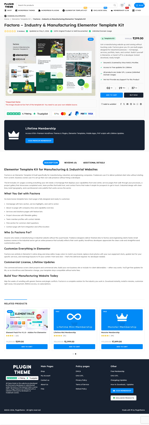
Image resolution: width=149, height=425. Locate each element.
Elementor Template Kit (21, 19)
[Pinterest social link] (131, 104)
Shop (43, 371)
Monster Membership (110, 332)
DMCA (78, 371)
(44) (112, 335)
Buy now (134, 95)
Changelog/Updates (119, 380)
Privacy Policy (81, 380)
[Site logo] (9, 5)
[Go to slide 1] (73, 354)
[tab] (51, 162)
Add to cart (111, 95)
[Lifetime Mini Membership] (74, 319)
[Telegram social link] (141, 104)
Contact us (45, 380)
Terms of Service (82, 384)
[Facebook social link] (121, 104)
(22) (17, 335)
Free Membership (117, 371)
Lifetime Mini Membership (65, 332)
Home (6, 19)
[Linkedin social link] (134, 104)
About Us (44, 384)
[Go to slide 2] (75, 354)
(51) (64, 335)
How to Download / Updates (122, 384)
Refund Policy (81, 389)
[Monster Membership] (122, 319)
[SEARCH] (114, 5)
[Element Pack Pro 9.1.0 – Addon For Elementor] (27, 319)
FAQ (42, 389)
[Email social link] (127, 104)
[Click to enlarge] (10, 91)
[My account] (129, 5)
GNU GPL (80, 376)
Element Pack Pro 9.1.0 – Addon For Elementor (26, 332)
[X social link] (124, 104)
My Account (45, 376)
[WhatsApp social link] (137, 104)
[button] (27, 346)
